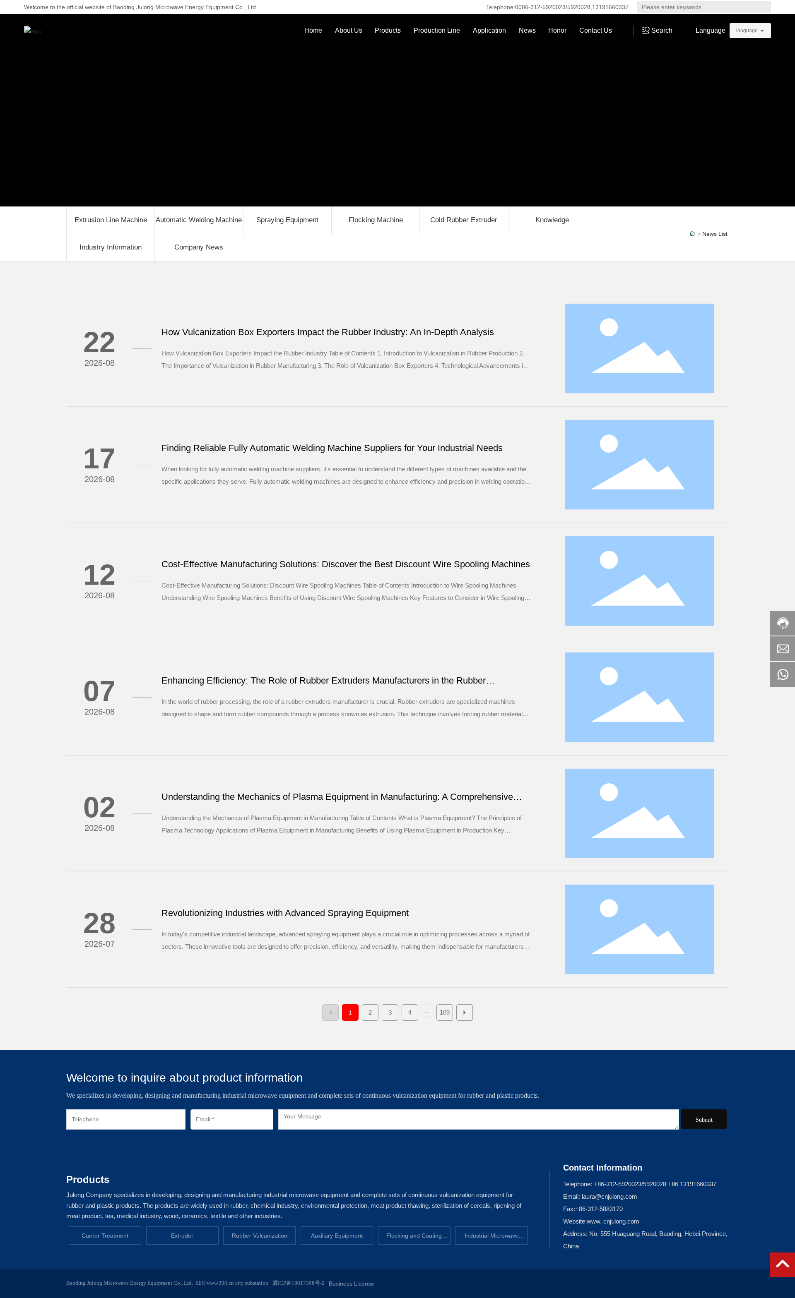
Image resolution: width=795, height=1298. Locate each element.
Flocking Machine (376, 220)
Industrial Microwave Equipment (491, 1238)
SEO (200, 1283)
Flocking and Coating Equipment (414, 1238)
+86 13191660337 (692, 1184)
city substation (251, 1283)
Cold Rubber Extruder (463, 220)
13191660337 (610, 7)
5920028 (578, 7)
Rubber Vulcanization (259, 1235)
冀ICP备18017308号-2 (298, 1283)
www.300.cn (219, 1283)
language (747, 31)
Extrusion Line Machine (111, 220)
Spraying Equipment (287, 220)
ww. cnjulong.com (615, 1221)
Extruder (182, 1235)
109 (445, 1012)
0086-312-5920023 (540, 7)
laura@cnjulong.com (608, 1196)
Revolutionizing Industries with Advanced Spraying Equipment (285, 913)
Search (757, 7)
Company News (198, 247)
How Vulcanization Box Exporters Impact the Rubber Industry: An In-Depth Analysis (327, 332)
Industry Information (111, 247)
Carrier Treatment (105, 1235)
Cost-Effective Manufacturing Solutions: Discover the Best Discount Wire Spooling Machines (345, 564)
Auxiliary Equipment (337, 1235)
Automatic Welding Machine (199, 220)
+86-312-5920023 (617, 1184)
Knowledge (552, 220)
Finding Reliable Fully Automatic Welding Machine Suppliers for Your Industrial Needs (332, 448)
